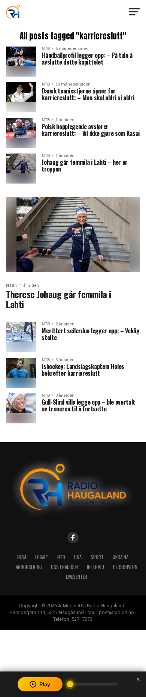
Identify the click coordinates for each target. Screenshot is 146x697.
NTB (61, 557)
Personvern (125, 567)
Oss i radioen (64, 567)
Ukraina (120, 557)
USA (78, 557)
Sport (97, 557)
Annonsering (29, 567)
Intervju (95, 567)
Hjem (21, 557)
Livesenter (76, 576)
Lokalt (41, 557)
